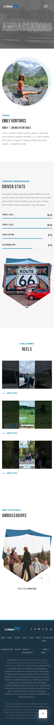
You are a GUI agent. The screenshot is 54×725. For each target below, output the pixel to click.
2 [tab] (14, 596)
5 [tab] (27, 596)
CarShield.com (7, 649)
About (38, 638)
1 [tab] (10, 596)
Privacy (18, 649)
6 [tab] (31, 596)
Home (3, 638)
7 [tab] (35, 596)
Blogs (25, 638)
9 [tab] (43, 596)
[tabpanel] (27, 559)
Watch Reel (12, 393)
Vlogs (31, 638)
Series (9, 638)
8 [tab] (39, 596)
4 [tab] (22, 596)
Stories (17, 638)
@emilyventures (21, 128)
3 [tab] (18, 596)
